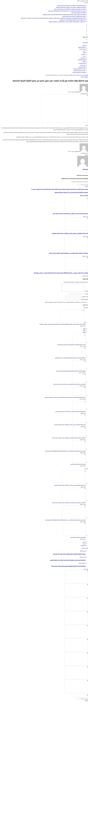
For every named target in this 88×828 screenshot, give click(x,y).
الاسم (86, 294)
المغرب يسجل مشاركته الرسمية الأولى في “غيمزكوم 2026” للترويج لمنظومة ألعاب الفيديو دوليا (67, 11)
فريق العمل (83, 545)
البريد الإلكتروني (84, 296)
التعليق (86, 291)
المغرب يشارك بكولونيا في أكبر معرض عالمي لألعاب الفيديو (74, 16)
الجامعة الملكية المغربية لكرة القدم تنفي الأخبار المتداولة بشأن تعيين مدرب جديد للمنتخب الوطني (65, 397)
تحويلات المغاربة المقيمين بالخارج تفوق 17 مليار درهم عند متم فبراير (71, 345)
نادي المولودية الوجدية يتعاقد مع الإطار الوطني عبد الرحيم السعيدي (72, 20)
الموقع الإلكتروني (84, 299)
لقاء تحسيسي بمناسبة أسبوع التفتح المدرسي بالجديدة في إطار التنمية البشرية (69, 384)
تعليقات (84, 332)
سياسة (84, 50)
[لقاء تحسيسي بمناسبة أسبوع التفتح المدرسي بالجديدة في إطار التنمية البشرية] (79, 382)
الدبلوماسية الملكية (82, 47)
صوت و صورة (83, 65)
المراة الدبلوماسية (82, 63)
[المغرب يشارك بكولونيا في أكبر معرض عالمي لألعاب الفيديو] (76, 665)
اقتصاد (84, 52)
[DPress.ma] (85, 37)
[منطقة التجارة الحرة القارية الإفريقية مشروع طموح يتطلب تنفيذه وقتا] (79, 369)
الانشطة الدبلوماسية (82, 59)
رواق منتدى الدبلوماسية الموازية (79, 70)
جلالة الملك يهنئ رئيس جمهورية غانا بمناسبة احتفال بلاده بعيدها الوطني (70, 358)
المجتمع (84, 61)
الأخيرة (84, 330)
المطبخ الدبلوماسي (82, 66)
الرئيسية (84, 45)
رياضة (84, 56)
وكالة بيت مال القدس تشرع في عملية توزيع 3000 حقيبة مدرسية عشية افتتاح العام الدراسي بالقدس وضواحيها (64, 14)
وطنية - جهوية (84, 77)
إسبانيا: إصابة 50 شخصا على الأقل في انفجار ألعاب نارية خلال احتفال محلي (71, 5)
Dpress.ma (77, 92)
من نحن (84, 544)
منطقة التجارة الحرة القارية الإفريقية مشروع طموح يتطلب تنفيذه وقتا (71, 371)
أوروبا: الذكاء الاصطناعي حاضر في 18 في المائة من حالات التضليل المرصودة (71, 7)
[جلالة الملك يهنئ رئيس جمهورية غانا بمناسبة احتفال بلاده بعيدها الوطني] (79, 356)
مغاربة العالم (83, 57)
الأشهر (84, 329)
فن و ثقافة (84, 54)
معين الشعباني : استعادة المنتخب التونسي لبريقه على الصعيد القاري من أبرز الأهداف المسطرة (67, 22)
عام (84, 75)
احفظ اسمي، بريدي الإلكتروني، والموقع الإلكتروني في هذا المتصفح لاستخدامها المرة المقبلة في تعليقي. (66, 302)
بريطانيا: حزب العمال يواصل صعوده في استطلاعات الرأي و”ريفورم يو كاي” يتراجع (70, 9)
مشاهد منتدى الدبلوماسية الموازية (79, 72)
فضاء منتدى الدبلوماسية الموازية (79, 68)
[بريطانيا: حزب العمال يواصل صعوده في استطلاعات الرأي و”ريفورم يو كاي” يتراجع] (76, 250)
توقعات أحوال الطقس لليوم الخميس (78, 13)
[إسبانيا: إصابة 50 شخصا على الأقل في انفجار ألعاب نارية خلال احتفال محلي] (76, 210)
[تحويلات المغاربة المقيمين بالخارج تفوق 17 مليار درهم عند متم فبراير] (79, 343)
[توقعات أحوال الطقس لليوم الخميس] (79, 462)
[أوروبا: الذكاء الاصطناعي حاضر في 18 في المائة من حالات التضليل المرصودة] (76, 230)
